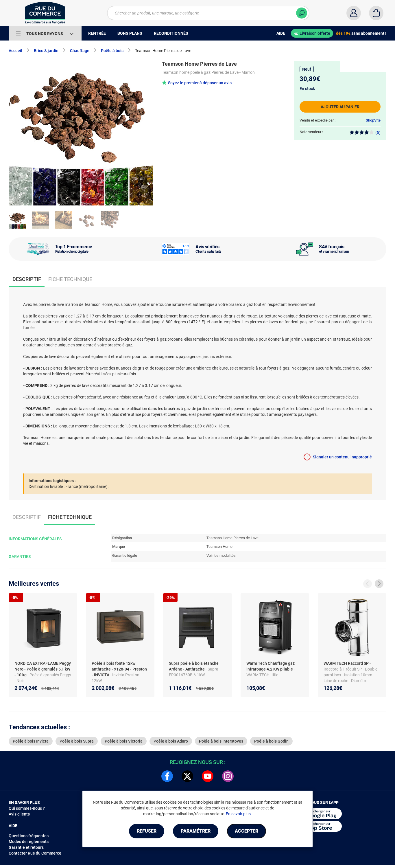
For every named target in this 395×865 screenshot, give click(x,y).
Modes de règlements (29, 841)
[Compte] (353, 13)
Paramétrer (196, 831)
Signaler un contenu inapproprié (342, 457)
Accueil (15, 50)
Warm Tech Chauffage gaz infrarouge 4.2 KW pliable (270, 666)
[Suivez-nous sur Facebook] (167, 776)
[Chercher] (301, 13)
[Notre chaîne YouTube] (207, 776)
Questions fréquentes (29, 835)
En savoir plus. (239, 813)
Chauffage (79, 50)
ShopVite (373, 120)
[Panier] (376, 13)
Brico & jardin (46, 50)
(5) (378, 132)
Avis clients (19, 814)
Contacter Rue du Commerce (35, 853)
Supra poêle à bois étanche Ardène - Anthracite (194, 666)
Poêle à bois (112, 50)
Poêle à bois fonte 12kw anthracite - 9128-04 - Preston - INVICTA (119, 669)
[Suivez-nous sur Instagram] (228, 776)
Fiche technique (70, 279)
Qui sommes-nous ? (27, 808)
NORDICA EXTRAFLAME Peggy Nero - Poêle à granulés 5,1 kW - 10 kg (42, 669)
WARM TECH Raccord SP (347, 663)
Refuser (146, 831)
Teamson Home (219, 546)
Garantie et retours (26, 847)
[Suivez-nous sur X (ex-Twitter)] (187, 776)
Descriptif (26, 517)
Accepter (246, 831)
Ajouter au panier (340, 106)
